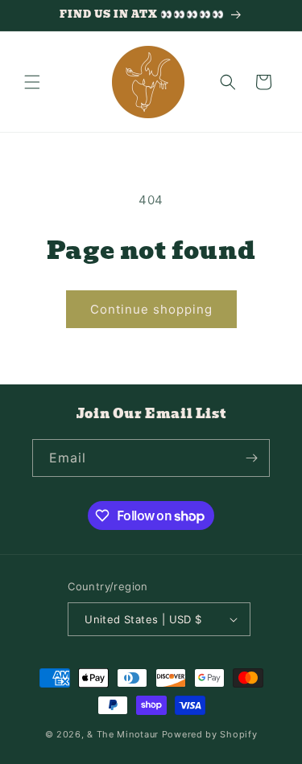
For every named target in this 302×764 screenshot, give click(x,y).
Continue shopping (151, 309)
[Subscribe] (251, 458)
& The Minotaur (123, 734)
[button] (32, 82)
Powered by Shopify (210, 734)
